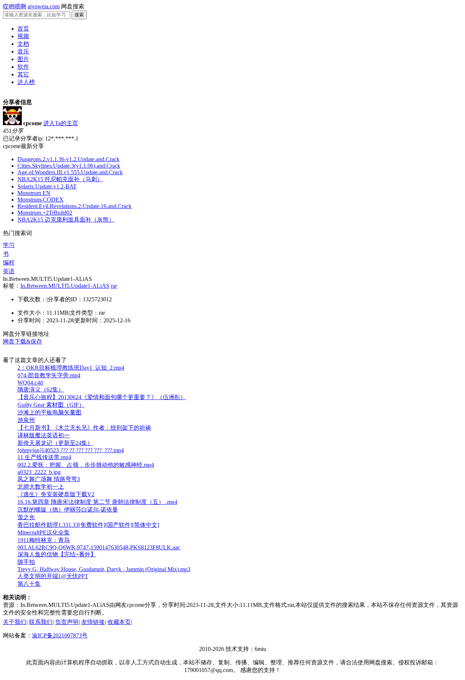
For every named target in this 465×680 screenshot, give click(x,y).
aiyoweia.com (44, 6)
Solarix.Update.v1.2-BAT (47, 186)
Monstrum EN (33, 193)
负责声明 (66, 622)
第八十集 (29, 584)
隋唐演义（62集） (40, 389)
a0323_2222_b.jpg (39, 472)
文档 (23, 44)
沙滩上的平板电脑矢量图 (49, 412)
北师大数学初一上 (40, 487)
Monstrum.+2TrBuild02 (44, 213)
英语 (9, 271)
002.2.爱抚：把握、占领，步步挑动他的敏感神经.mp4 (85, 465)
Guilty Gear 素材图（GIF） (51, 405)
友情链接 (93, 622)
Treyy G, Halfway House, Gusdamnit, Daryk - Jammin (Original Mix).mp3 (103, 569)
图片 (23, 59)
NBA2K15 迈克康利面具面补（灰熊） (65, 219)
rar (114, 286)
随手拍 (26, 562)
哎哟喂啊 (14, 6)
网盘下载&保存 (22, 341)
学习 (9, 245)
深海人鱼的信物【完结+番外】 (56, 554)
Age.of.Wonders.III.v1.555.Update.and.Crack (70, 172)
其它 (23, 74)
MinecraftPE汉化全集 (43, 532)
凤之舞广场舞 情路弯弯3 (48, 479)
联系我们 (40, 622)
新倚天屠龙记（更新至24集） (55, 443)
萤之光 (26, 517)
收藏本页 (119, 622)
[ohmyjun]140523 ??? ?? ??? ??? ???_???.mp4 (70, 450)
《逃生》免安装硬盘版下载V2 (55, 494)
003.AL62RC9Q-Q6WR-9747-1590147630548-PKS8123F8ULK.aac (98, 547)
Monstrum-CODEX (40, 199)
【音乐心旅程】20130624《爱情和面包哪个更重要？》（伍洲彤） (101, 397)
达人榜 (26, 82)
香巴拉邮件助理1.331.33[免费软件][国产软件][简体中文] (88, 525)
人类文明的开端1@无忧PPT (52, 576)
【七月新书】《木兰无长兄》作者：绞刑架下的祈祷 (84, 428)
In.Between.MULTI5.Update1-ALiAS (64, 286)
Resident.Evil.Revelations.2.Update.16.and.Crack (74, 206)
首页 (23, 28)
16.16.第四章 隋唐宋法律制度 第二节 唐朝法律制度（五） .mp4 (97, 502)
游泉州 (26, 420)
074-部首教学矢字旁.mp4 (48, 375)
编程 (9, 262)
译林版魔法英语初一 (43, 435)
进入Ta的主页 (60, 123)
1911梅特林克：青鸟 (43, 540)
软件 (23, 67)
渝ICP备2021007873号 (60, 635)
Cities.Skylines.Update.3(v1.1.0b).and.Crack (68, 166)
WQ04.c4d (30, 382)
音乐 (23, 51)
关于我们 (14, 622)
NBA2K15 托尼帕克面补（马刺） (60, 179)
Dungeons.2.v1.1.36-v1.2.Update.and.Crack (68, 159)
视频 (23, 36)
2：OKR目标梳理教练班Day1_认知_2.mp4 (70, 368)
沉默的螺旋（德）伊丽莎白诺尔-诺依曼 (67, 509)
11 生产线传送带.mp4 (44, 457)
